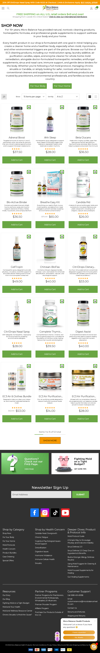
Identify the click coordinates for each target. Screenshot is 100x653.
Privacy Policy (52, 645)
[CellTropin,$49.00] (16, 248)
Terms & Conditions (39, 645)
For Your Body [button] (37, 86)
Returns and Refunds (76, 612)
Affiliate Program (42, 608)
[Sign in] (91, 8)
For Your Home (9, 541)
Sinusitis (38, 563)
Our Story (6, 595)
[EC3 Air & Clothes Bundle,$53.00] (16, 378)
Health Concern (9, 549)
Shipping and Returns (80, 645)
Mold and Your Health (11, 607)
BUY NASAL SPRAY (89, 2)
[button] (25, 463)
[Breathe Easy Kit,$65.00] (50, 184)
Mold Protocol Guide (76, 536)
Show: (18, 96)
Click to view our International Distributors (68, 17)
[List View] (96, 97)
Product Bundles (9, 553)
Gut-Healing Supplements (78, 577)
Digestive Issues (41, 551)
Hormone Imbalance (43, 555)
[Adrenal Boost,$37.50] (16, 119)
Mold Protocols (9, 545)
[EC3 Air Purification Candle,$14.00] (50, 378)
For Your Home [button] (62, 86)
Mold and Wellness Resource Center (17, 611)
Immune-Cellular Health (45, 559)
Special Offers (8, 560)
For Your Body (8, 537)
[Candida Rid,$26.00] (83, 184)
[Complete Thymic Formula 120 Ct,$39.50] (50, 313)
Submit (80, 494)
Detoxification (40, 548)
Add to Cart (17, 160)
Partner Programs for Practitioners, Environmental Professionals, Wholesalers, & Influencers (49, 598)
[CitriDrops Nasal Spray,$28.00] (16, 313)
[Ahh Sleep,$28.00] (50, 119)
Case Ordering (8, 557)
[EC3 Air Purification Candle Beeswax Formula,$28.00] (83, 378)
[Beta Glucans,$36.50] (83, 119)
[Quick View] (29, 107)
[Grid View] (90, 97)
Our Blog (6, 599)
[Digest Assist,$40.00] (83, 313)
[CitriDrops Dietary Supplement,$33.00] (83, 248)
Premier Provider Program (46, 604)
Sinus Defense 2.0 (75, 547)
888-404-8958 (77, 595)
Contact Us (72, 608)
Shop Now (7, 533)
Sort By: (51, 96)
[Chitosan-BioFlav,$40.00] (50, 248)
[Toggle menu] (3, 8)
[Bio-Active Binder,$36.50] (16, 184)
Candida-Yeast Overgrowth (46, 533)
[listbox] (67, 97)
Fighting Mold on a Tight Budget (16, 603)
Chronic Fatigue (41, 537)
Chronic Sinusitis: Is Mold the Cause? (17, 615)
